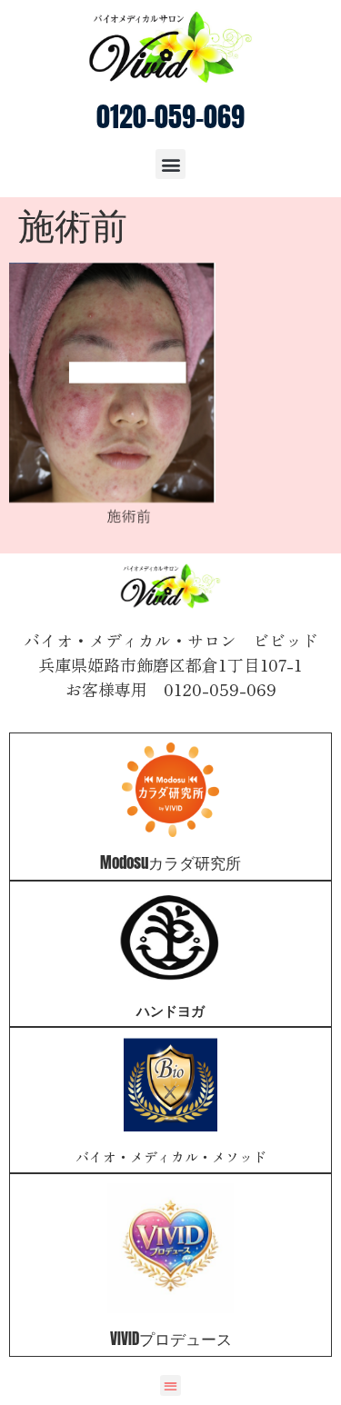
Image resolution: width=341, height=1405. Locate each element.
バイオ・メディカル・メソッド (170, 1156)
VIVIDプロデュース (171, 1338)
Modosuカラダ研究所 (170, 862)
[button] (170, 164)
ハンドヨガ (170, 1010)
